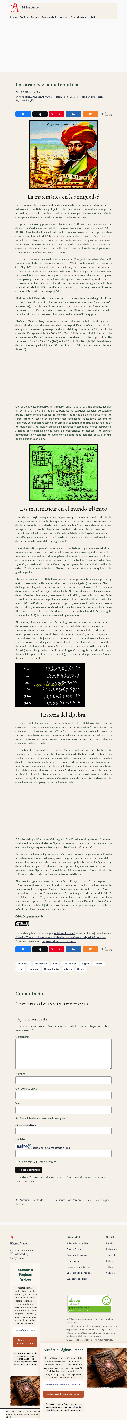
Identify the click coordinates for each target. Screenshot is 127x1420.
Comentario (23, 1036)
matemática (55, 205)
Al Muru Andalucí (64, 933)
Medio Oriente (88, 96)
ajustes (9, 1417)
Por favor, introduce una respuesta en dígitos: (40, 1118)
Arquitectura (37, 96)
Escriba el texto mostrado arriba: (51, 1147)
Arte (55, 963)
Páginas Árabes (31, 7)
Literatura (75, 96)
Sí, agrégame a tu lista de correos (37, 1161)
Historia (58, 96)
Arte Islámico (70, 963)
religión (68, 969)
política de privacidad (23, 1362)
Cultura (49, 96)
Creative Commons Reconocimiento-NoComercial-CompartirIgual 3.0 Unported (60, 937)
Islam (66, 96)
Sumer (80, 969)
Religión (30, 100)
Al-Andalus (24, 96)
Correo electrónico (26, 1088)
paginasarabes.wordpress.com (59, 941)
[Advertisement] (63, 46)
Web (18, 1103)
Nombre (21, 1073)
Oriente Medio (51, 969)
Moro (39, 92)
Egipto (85, 963)
